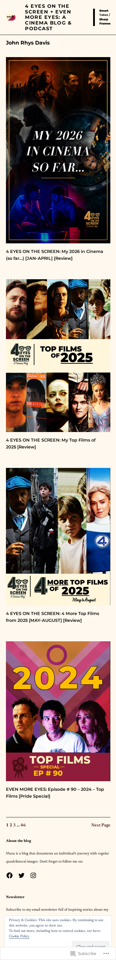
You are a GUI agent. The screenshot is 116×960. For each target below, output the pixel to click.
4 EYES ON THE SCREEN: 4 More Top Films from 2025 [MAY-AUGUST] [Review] (52, 617)
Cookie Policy (19, 936)
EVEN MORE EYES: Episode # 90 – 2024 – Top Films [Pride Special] (55, 793)
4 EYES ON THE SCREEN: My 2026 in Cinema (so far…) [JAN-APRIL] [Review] (54, 255)
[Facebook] (9, 875)
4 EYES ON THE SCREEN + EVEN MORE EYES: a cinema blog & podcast (48, 17)
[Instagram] (33, 875)
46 (23, 825)
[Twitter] (21, 875)
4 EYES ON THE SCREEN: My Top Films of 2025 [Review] (50, 443)
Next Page (100, 825)
